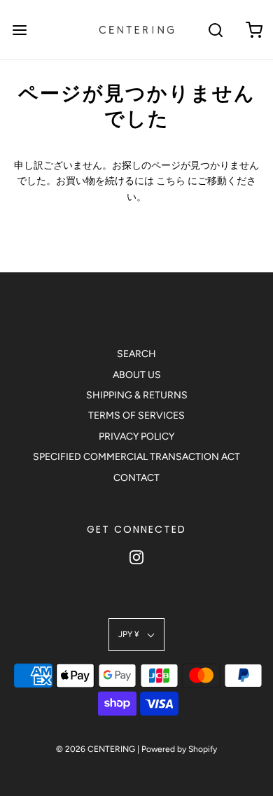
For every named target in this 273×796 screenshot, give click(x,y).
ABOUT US (137, 375)
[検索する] (215, 30)
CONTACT (136, 478)
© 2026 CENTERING (95, 749)
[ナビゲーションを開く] (19, 30)
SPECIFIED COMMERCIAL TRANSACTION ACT (136, 457)
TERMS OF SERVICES (136, 415)
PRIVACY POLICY (136, 436)
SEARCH (136, 354)
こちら (171, 181)
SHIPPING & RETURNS (137, 395)
